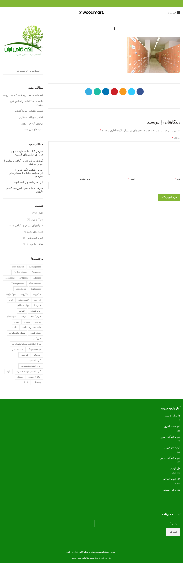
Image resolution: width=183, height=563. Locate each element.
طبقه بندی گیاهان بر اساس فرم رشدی (26, 103)
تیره (11, 300)
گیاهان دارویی (36, 244)
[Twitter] (100, 3)
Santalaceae (36, 289)
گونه (8, 371)
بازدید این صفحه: (171, 489)
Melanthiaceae (35, 283)
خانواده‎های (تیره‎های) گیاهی (29, 225)
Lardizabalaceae (20, 272)
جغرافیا (37, 305)
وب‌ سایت (85, 178)
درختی (38, 322)
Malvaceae (10, 278)
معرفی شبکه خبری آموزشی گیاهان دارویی (24, 190)
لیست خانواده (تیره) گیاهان (29, 111)
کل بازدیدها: (173, 468)
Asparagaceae (35, 267)
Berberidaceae (18, 267)
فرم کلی (37, 338)
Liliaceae (37, 278)
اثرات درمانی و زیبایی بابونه (28, 182)
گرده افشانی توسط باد (31, 366)
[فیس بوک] (104, 3)
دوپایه (16, 322)
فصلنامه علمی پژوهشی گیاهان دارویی (23, 95)
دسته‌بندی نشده (35, 231)
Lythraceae (23, 278)
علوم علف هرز (35, 238)
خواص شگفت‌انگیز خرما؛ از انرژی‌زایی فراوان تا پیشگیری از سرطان (26, 173)
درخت (23, 316)
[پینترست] (92, 3)
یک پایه (25, 382)
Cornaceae (36, 272)
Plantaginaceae (17, 283)
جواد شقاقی (35, 311)
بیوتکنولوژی (37, 219)
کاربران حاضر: (172, 415)
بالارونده (24, 294)
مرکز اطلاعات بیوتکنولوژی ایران (26, 344)
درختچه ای (11, 316)
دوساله (27, 322)
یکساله (20, 377)
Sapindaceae (21, 289)
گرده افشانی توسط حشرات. (28, 371)
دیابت (15, 327)
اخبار (40, 213)
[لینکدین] (87, 3)
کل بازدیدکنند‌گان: (171, 479)
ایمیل (131, 178)
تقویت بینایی (23, 300)
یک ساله (37, 382)
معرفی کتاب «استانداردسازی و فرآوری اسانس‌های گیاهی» (27, 153)
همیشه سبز (17, 349)
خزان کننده (36, 316)
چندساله (37, 355)
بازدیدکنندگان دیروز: (169, 458)
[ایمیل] (96, 3)
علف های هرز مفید (33, 129)
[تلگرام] (79, 3)
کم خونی (24, 355)
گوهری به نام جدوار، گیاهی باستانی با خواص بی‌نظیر (23, 162)
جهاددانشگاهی (22, 305)
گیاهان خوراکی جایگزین (30, 117)
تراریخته (37, 300)
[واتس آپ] (83, 3)
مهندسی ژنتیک (34, 349)
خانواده (22, 311)
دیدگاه (176, 137)
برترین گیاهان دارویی (32, 123)
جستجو (7, 71)
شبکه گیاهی (35, 333)
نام (177, 178)
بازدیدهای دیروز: (171, 447)
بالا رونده (37, 294)
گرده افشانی (35, 360)
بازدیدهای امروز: (171, 426)
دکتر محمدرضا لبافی (31, 327)
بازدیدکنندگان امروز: (169, 437)
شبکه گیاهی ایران (17, 333)
